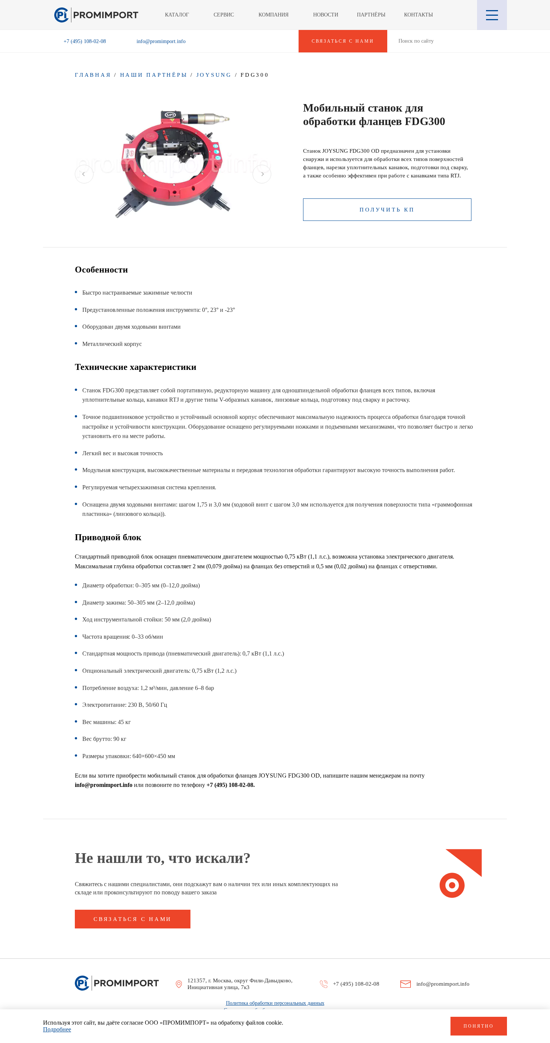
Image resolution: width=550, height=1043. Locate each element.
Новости (325, 15)
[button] (84, 174)
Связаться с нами (343, 41)
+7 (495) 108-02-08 (85, 41)
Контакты (418, 15)
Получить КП (387, 210)
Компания (273, 15)
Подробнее (57, 1029)
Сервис (224, 15)
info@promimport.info (161, 41)
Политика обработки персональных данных (275, 1003)
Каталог (177, 15)
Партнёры (371, 15)
